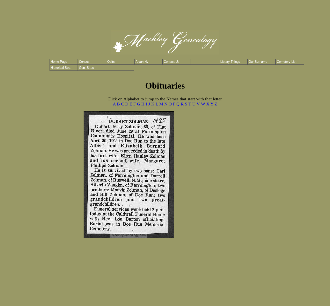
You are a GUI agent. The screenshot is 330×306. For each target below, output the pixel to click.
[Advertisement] (165, 13)
